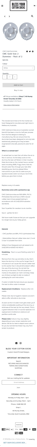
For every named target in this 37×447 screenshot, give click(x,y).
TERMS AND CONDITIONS (18, 366)
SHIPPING (18, 368)
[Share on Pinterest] (32, 51)
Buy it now (18, 90)
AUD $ (18, 425)
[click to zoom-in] (32, 16)
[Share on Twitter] (30, 51)
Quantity (6, 73)
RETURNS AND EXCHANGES (18, 363)
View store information (12, 105)
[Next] (9, 16)
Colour (5, 64)
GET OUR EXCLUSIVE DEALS (15, 443)
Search (18, 361)
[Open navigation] (2, 6)
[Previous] (5, 16)
